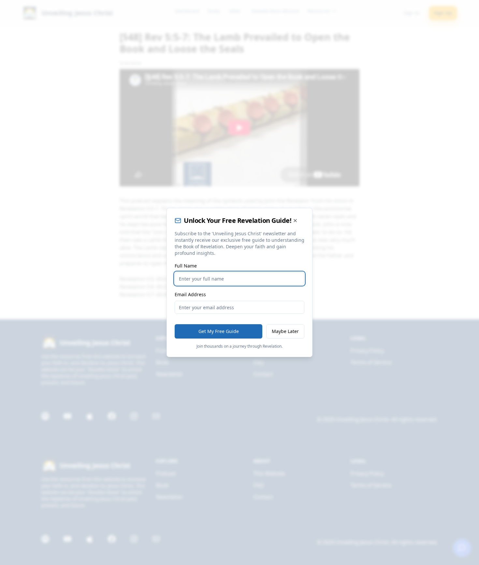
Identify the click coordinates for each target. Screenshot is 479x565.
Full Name (186, 266)
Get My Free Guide (218, 331)
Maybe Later (285, 331)
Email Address (190, 294)
